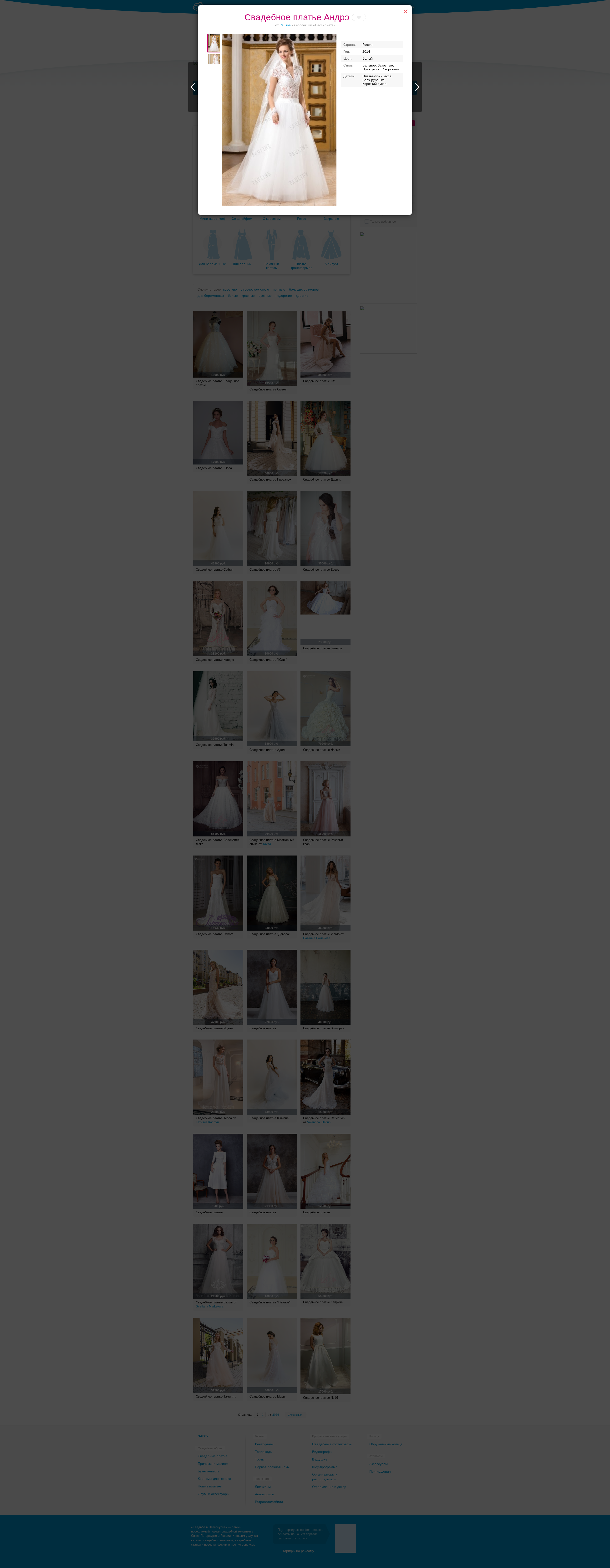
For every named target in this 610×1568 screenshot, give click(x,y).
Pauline (285, 25)
